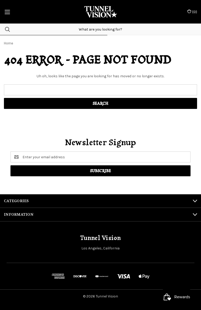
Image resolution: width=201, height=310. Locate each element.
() (194, 12)
